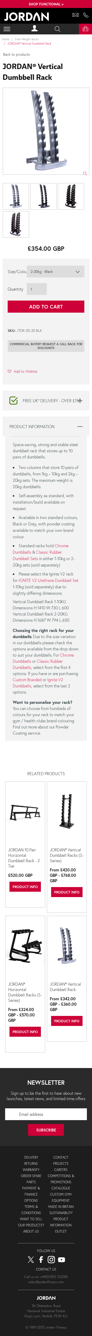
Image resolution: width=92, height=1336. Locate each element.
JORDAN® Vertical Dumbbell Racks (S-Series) (67, 855)
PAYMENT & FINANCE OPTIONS (31, 1194)
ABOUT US (31, 1231)
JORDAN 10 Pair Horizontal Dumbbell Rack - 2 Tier (24, 858)
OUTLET (61, 1231)
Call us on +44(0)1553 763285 (46, 1277)
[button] (22, 371)
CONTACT (60, 1157)
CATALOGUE (61, 1188)
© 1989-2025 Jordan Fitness (46, 1327)
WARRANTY (31, 1170)
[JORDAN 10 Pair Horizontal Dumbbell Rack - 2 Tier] (25, 814)
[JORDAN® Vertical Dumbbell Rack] (66, 948)
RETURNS (31, 1163)
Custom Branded (27, 679)
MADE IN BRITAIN (61, 1207)
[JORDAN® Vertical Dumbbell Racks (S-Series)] (66, 814)
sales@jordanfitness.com (46, 1282)
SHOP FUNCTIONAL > (46, 4)
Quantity (15, 289)
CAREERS (60, 1170)
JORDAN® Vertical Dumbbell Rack (65, 986)
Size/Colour (17, 271)
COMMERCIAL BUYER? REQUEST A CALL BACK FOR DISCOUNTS (46, 346)
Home (5, 39)
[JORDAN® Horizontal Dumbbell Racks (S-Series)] (25, 948)
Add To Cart (46, 306)
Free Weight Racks (27, 39)
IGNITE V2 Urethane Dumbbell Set (48, 580)
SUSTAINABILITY (61, 1213)
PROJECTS (60, 1163)
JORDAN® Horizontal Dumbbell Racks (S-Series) (25, 992)
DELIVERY (31, 1157)
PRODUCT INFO (25, 886)
